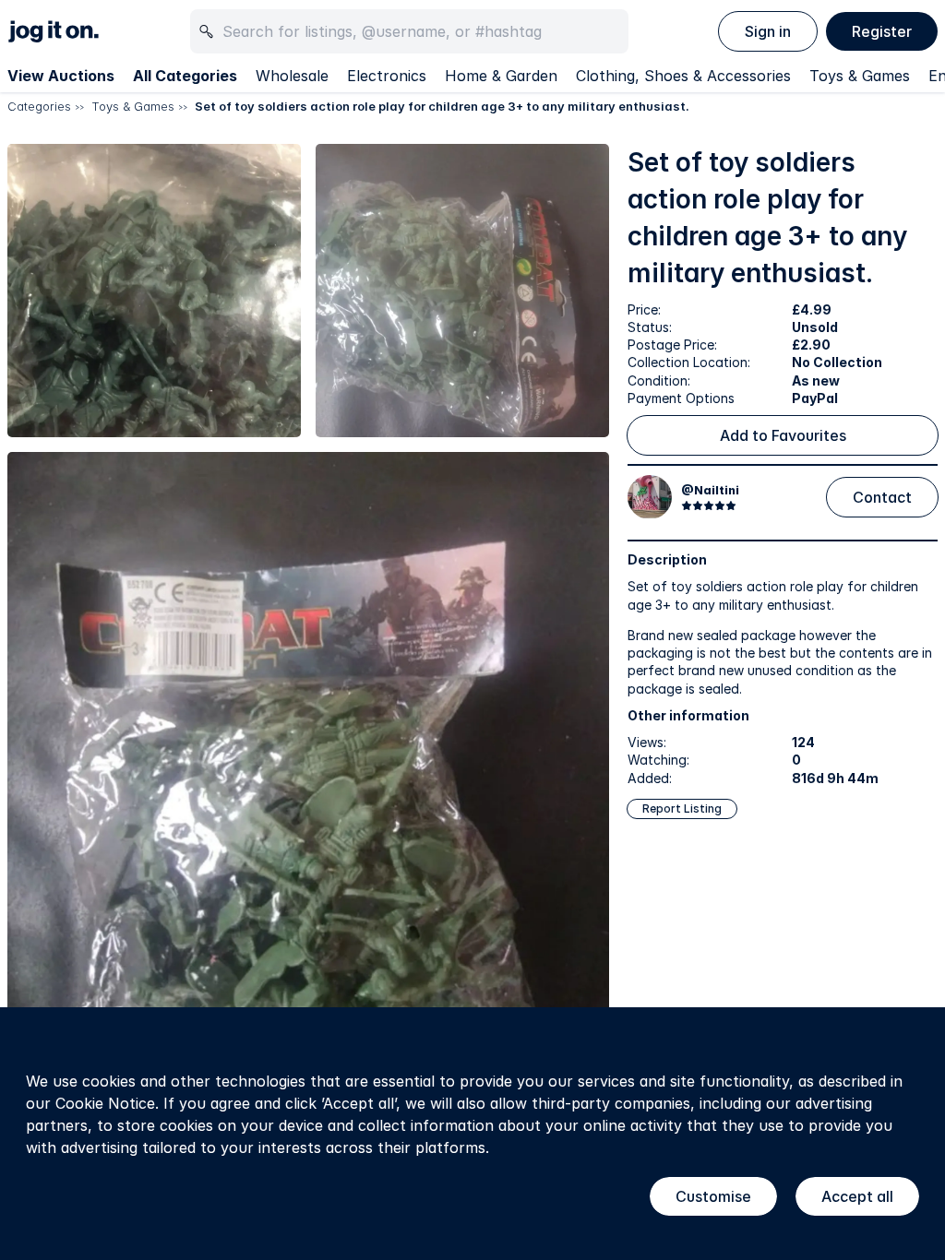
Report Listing (682, 808)
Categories (39, 106)
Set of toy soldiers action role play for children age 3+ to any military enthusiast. (442, 106)
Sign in (768, 31)
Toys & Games (859, 75)
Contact (882, 497)
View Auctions (60, 75)
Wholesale (292, 75)
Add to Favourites (783, 435)
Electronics (386, 75)
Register (882, 31)
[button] (154, 290)
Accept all (857, 1196)
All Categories (185, 75)
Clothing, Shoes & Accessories (683, 75)
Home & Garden (501, 75)
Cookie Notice (105, 1103)
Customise (713, 1196)
